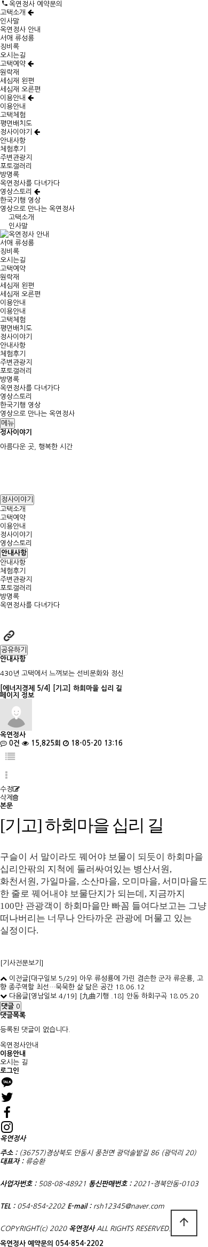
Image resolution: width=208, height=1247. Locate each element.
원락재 (9, 72)
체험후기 (13, 149)
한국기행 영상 (20, 200)
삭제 (6, 797)
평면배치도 (16, 123)
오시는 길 (14, 1062)
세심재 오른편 (20, 89)
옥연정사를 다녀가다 (30, 183)
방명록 (9, 174)
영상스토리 (17, 191)
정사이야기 (17, 132)
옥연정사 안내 (20, 29)
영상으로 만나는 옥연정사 (37, 208)
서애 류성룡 (17, 38)
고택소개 (14, 12)
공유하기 (14, 649)
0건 (13, 743)
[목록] (10, 757)
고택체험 (13, 114)
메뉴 (7, 423)
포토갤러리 (16, 166)
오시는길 (13, 55)
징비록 (9, 46)
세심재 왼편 (17, 80)
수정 (6, 789)
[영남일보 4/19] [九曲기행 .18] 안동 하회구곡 (97, 996)
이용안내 (14, 97)
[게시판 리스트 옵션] (6, 775)
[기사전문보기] (22, 963)
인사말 (9, 21)
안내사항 (13, 140)
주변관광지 (16, 157)
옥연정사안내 (19, 1045)
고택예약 (14, 63)
